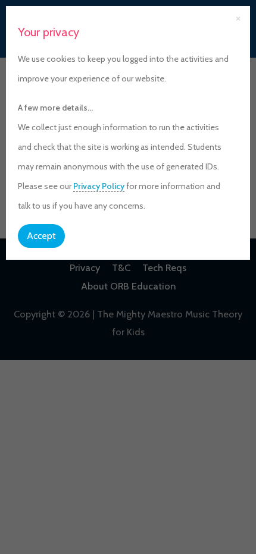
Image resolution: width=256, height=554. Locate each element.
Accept (41, 235)
